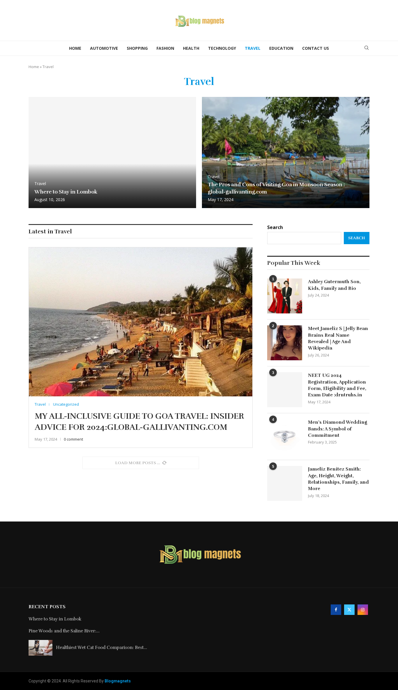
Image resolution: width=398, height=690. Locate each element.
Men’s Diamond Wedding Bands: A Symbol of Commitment (337, 428)
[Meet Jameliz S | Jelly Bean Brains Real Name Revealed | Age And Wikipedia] (284, 342)
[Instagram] (362, 609)
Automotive (104, 48)
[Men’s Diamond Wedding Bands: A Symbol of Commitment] (284, 436)
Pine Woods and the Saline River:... (64, 631)
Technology (222, 48)
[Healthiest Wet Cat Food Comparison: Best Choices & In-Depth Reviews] (40, 648)
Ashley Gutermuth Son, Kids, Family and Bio (334, 285)
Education (281, 48)
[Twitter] (349, 609)
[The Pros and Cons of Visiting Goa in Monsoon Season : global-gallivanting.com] (285, 152)
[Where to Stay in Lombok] (112, 152)
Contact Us (315, 48)
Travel (252, 48)
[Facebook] (336, 609)
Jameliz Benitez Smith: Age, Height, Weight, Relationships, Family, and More (338, 479)
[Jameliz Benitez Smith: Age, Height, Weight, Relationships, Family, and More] (284, 483)
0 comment (73, 439)
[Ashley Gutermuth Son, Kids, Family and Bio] (284, 296)
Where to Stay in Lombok (65, 192)
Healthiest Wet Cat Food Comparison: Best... (101, 647)
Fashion (165, 48)
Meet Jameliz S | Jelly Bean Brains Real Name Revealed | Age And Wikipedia (338, 338)
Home (75, 48)
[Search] (366, 48)
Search (275, 227)
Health (191, 48)
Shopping (137, 48)
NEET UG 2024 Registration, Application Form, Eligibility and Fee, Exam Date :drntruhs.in (337, 385)
